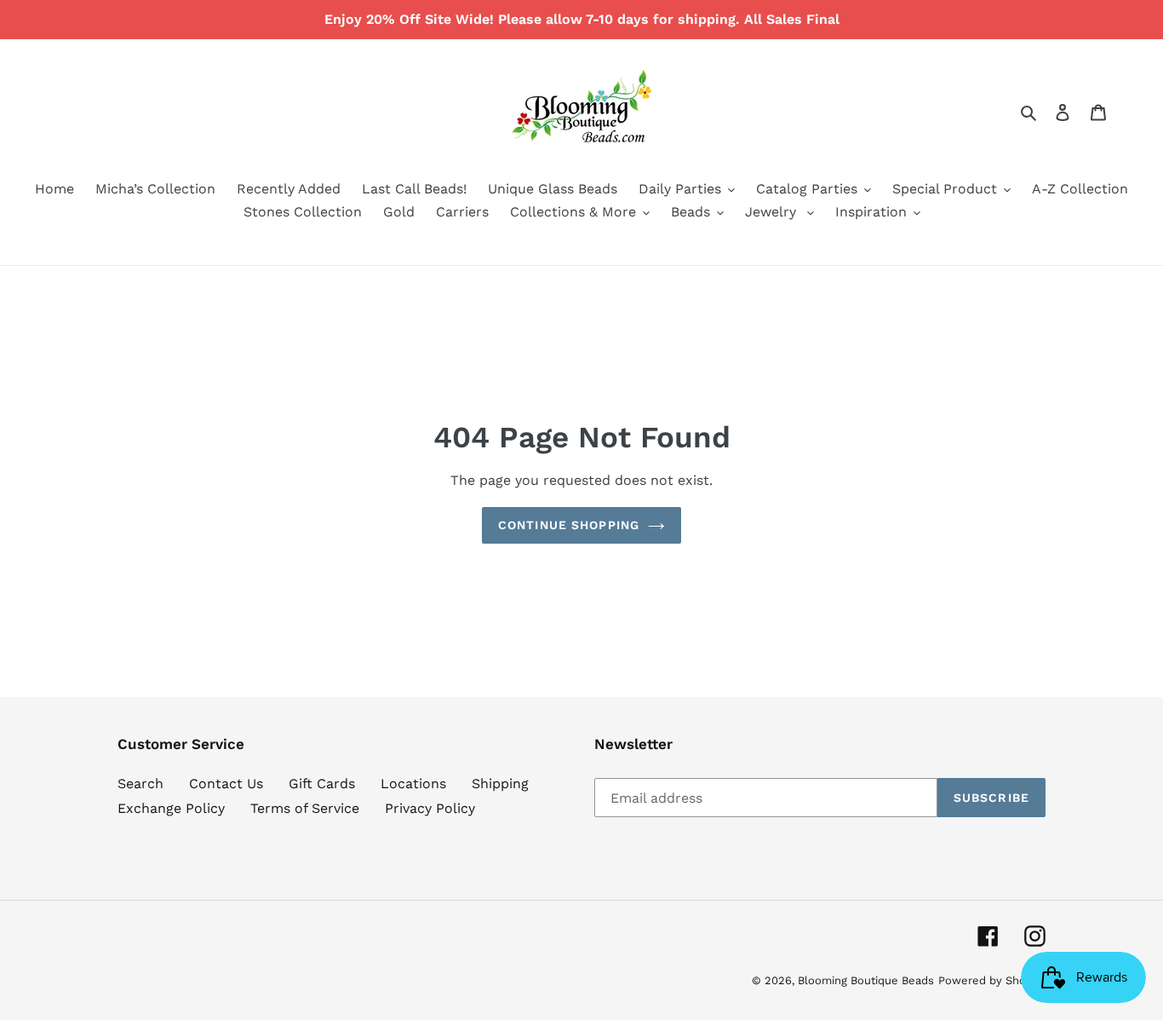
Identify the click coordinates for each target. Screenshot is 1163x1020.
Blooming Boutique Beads (866, 980)
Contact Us (226, 783)
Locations (413, 783)
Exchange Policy (171, 808)
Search (140, 783)
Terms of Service (304, 808)
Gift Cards (322, 783)
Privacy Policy (430, 808)
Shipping (500, 783)
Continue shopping (568, 525)
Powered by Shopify (992, 980)
